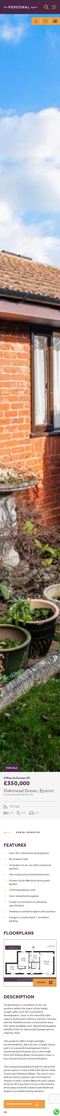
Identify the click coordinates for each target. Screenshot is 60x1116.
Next (54, 393)
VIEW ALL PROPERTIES (28, 832)
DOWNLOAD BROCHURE (19, 1104)
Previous (6, 393)
